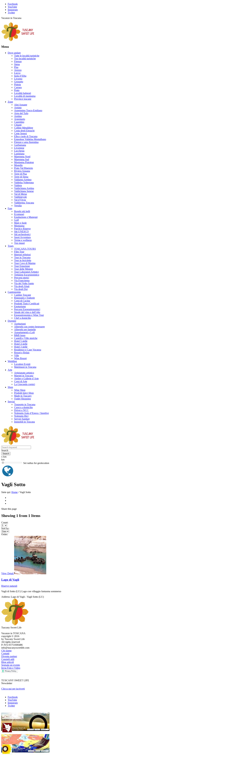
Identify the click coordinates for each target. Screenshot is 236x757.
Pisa (16, 67)
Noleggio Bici (21, 416)
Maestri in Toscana (23, 375)
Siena (17, 64)
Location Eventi (22, 364)
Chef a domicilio (22, 318)
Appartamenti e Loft (24, 332)
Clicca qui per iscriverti (13, 688)
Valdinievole (20, 197)
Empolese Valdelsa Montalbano (30, 139)
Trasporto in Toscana (24, 404)
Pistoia (17, 84)
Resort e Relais (21, 352)
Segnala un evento (10, 665)
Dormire (12, 320)
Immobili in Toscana (24, 421)
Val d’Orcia (20, 199)
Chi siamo (6, 650)
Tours (10, 246)
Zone (10, 101)
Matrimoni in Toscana (25, 367)
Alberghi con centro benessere (29, 326)
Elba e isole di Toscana (25, 136)
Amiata (18, 107)
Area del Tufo (21, 113)
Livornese (19, 148)
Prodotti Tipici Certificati (26, 303)
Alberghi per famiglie (25, 329)
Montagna (19, 225)
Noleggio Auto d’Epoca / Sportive (31, 413)
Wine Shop (19, 390)
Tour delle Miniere (23, 269)
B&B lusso (19, 335)
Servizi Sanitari (22, 418)
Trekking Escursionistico (26, 274)
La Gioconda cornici (24, 384)
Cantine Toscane (22, 295)
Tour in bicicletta (22, 260)
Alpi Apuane (20, 104)
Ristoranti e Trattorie (24, 297)
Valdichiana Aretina (24, 188)
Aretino (18, 116)
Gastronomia (14, 292)
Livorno (18, 78)
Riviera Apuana (22, 171)
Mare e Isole (20, 222)
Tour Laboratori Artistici (26, 271)
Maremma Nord (22, 156)
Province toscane (22, 99)
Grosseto (18, 81)
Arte (10, 369)
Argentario (19, 119)
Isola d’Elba (20, 75)
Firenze (18, 61)
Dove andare (14, 52)
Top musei (19, 243)
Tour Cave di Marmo (24, 263)
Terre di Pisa (20, 173)
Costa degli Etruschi (24, 130)
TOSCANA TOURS (25, 248)
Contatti (5, 653)
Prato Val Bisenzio (23, 168)
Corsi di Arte (20, 381)
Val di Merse (20, 194)
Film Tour (19, 251)
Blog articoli (7, 662)
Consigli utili (7, 659)
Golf (16, 220)
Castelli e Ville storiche (25, 338)
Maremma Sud (21, 159)
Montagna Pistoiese (24, 162)
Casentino (19, 122)
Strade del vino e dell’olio (27, 312)
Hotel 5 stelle (20, 341)
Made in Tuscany (23, 395)
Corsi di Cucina (22, 300)
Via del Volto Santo (24, 283)
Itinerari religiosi (22, 254)
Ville (16, 355)
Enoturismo (20, 306)
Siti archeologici (22, 234)
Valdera (18, 185)
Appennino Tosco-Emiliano (28, 110)
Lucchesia (19, 150)
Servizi (11, 401)
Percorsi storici (21, 277)
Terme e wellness (23, 240)
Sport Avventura (22, 237)
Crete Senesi (20, 133)
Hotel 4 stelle (20, 344)
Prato (16, 90)
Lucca (17, 73)
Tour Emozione (22, 266)
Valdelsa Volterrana (24, 182)
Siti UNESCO (21, 231)
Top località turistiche (25, 58)
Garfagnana (20, 145)
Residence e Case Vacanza (27, 349)
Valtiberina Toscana (24, 202)
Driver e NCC (21, 410)
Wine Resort (20, 358)
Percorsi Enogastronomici (27, 309)
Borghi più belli (22, 211)
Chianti (18, 124)
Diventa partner (9, 656)
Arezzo (18, 70)
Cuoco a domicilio (23, 407)
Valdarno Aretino (22, 179)
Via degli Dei (21, 289)
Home (14, 492)
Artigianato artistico (24, 372)
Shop (10, 387)
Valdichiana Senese (24, 191)
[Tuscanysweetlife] (17, 40)
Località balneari (22, 93)
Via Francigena (22, 280)
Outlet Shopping (22, 398)
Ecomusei (19, 214)
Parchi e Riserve (22, 228)
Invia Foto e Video (10, 668)
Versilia (18, 205)
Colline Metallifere (23, 127)
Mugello (18, 165)
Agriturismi (20, 323)
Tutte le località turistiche (26, 55)
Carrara (18, 87)
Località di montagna (24, 96)
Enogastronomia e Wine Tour (29, 315)
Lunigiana (19, 153)
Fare (10, 208)
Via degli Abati (21, 286)
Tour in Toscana (22, 257)
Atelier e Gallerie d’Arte (26, 378)
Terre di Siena (21, 176)
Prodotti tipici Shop (24, 393)
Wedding (12, 361)
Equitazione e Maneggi (26, 217)
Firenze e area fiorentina (26, 142)
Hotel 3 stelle (20, 346)
